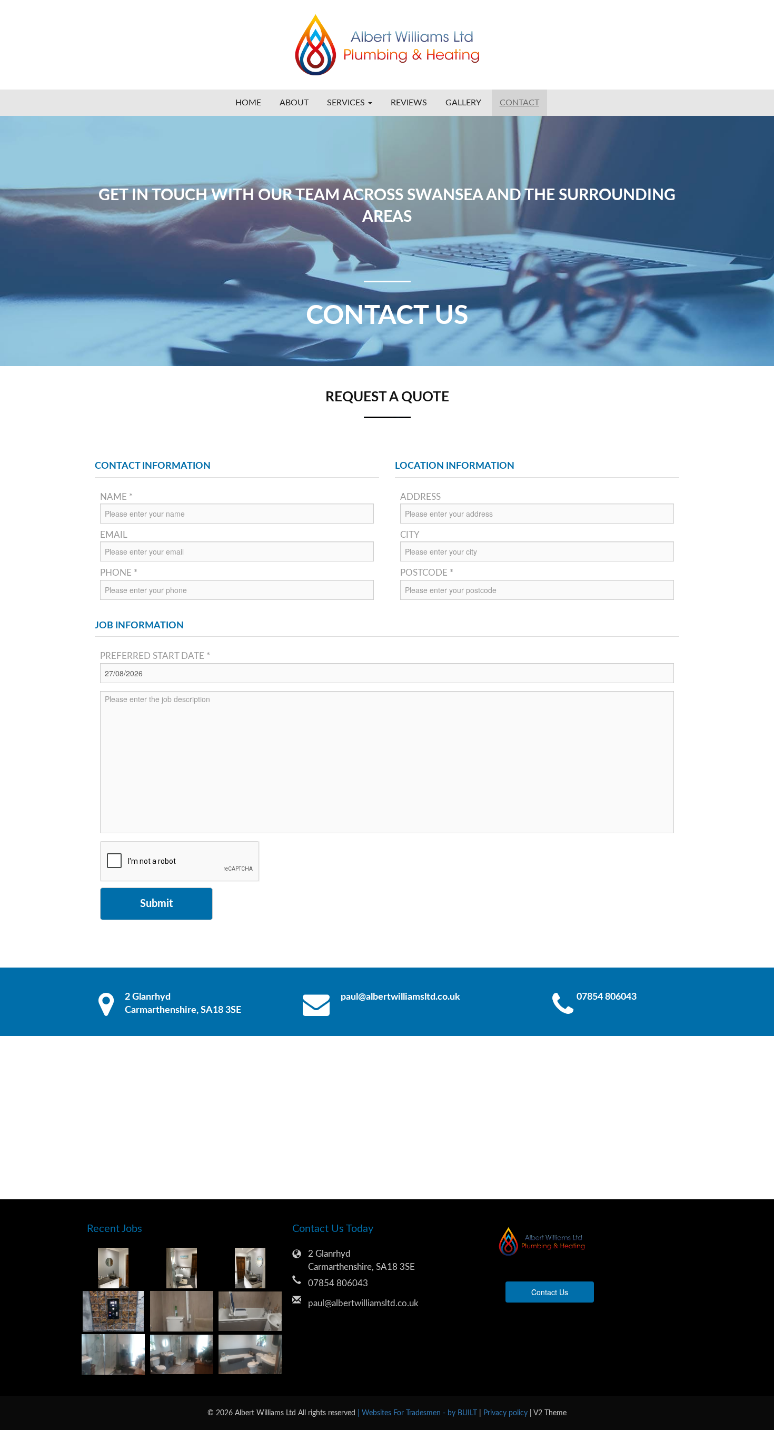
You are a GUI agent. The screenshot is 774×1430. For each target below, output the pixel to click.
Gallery (463, 102)
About (294, 102)
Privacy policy (506, 1413)
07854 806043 (607, 997)
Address (420, 496)
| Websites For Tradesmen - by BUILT (418, 1413)
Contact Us (549, 1292)
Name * (116, 496)
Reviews (409, 102)
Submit (156, 904)
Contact (519, 102)
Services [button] (347, 102)
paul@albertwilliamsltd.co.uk (400, 997)
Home (248, 102)
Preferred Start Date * (155, 656)
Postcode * (426, 572)
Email (113, 534)
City (410, 534)
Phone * (118, 572)
